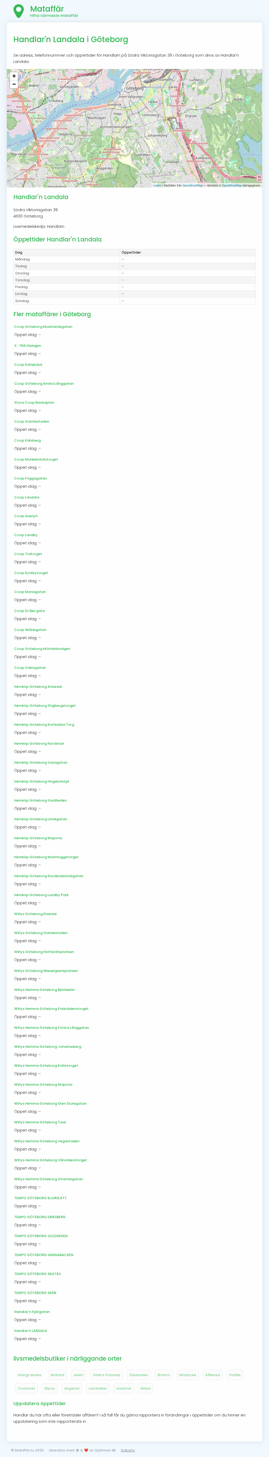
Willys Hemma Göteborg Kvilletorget (46, 1065)
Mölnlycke (187, 1375)
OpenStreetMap (193, 185)
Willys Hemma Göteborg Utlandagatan (48, 1179)
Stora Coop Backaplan (34, 402)
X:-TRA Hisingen (27, 345)
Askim (79, 1375)
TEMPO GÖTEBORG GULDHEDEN (41, 1235)
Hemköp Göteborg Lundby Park (41, 894)
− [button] (14, 84)
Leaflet (157, 185)
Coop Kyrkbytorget (31, 572)
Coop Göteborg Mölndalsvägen (42, 648)
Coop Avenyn (26, 515)
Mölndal (57, 1375)
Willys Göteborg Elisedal (35, 913)
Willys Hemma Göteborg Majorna (43, 1084)
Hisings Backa (29, 1375)
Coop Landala (26, 497)
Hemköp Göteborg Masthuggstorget (46, 857)
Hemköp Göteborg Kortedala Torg (44, 724)
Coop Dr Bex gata (29, 610)
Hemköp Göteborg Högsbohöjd (41, 781)
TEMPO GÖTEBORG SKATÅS (37, 1273)
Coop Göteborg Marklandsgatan (43, 326)
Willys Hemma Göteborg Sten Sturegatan (50, 1103)
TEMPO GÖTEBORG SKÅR (35, 1292)
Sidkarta (128, 1450)
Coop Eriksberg (27, 440)
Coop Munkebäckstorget (36, 459)
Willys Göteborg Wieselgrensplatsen (46, 970)
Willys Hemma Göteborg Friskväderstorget (51, 1008)
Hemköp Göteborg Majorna (38, 838)
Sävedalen (139, 1375)
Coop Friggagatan (30, 478)
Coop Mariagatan (30, 591)
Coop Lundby (26, 534)
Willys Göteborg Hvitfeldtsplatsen (44, 951)
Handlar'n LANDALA (30, 1330)
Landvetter (98, 1388)
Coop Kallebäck (28, 364)
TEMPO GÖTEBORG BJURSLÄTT (40, 1198)
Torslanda (26, 1388)
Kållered (213, 1375)
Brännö (164, 1375)
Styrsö (49, 1388)
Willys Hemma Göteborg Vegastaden (46, 1141)
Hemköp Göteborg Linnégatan (40, 819)
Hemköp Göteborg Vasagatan (40, 762)
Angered (71, 1388)
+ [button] (14, 76)
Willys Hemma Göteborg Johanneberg (47, 1046)
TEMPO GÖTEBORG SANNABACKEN (44, 1254)
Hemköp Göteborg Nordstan (39, 743)
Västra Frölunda (106, 1375)
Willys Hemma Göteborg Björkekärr (44, 989)
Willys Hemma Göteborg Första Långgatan (51, 1027)
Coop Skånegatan (30, 629)
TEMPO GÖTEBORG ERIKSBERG (40, 1216)
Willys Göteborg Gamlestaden (41, 932)
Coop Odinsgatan (30, 667)
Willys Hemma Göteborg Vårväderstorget (50, 1160)
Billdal (146, 1388)
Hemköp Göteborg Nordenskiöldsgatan (48, 875)
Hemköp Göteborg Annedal (38, 686)
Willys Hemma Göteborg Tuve (40, 1122)
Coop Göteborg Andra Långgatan (44, 383)
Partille (235, 1375)
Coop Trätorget (28, 553)
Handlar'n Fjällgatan (32, 1311)
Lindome (123, 1388)
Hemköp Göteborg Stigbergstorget (45, 705)
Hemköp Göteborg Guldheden (40, 800)
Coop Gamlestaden (31, 421)
